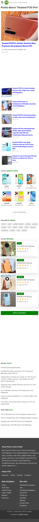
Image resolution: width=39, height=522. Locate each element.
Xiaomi (24, 230)
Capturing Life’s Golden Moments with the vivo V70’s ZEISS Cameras (18, 386)
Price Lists (5, 498)
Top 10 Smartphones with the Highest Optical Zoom (18, 414)
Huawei (34, 224)
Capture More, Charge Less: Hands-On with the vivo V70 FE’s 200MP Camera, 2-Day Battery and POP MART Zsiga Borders (18, 379)
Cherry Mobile (18, 224)
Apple (4, 224)
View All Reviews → (19, 313)
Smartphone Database (27, 490)
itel (9, 227)
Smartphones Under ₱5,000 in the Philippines (16, 425)
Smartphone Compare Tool (27, 486)
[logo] (6, 2)
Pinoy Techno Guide (15, 447)
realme (33, 227)
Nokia (15, 227)
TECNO (12, 230)
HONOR (28, 224)
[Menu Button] (2, 2)
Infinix (4, 227)
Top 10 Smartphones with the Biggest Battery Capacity (19, 418)
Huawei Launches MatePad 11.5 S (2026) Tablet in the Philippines (19, 397)
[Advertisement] (19, 340)
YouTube (19, 475)
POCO (26, 227)
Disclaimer (23, 505)
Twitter (12, 475)
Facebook (5, 475)
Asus (9, 224)
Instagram (27, 475)
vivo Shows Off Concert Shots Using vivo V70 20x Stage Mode (18, 403)
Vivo (18, 230)
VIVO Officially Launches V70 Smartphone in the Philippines (17, 391)
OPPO (21, 227)
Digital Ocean (23, 514)
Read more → (12, 466)
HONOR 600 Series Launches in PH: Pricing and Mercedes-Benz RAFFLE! (17, 372)
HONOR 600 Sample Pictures (10, 367)
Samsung (5, 230)
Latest (9, 171)
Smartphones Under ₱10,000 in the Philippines (16, 421)
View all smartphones (19, 212)
